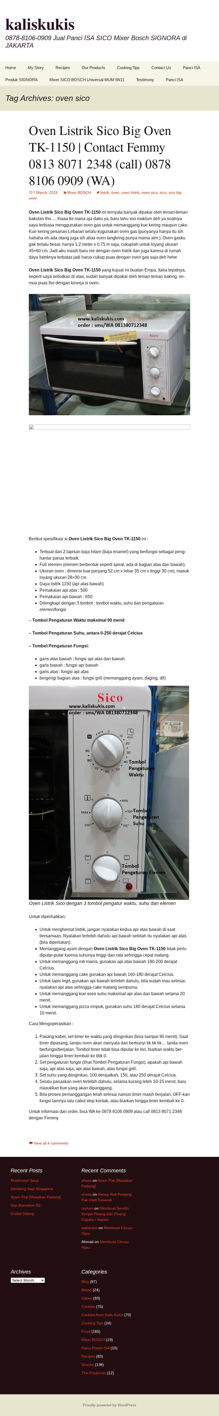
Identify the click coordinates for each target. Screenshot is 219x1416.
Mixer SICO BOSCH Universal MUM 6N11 (86, 79)
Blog (85, 1281)
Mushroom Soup (25, 1180)
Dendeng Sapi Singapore (32, 1189)
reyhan (87, 1208)
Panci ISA (191, 67)
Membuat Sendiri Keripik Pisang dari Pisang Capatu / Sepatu (104, 1214)
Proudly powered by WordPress (109, 1405)
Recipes (63, 67)
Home (10, 67)
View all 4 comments (51, 1143)
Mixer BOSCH (79, 192)
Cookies (88, 1306)
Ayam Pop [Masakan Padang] (36, 1197)
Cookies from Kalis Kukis (102, 1315)
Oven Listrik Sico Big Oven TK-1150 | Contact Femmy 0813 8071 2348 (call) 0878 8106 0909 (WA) (100, 154)
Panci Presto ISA (95, 1348)
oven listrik (130, 192)
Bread (86, 1290)
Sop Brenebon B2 (26, 1205)
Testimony (145, 79)
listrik (104, 192)
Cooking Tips (128, 67)
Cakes (86, 1298)
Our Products (93, 67)
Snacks (87, 1364)
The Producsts (93, 1373)
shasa (86, 1180)
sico (163, 192)
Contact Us (161, 67)
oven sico (150, 192)
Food (85, 1331)
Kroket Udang (22, 1213)
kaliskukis (89, 1228)
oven (115, 192)
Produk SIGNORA (21, 79)
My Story (36, 67)
